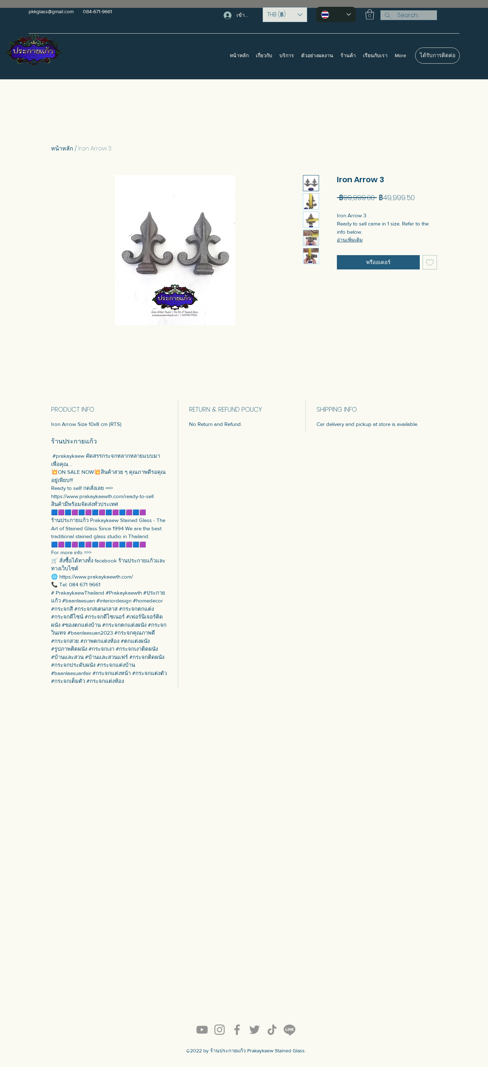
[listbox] (285, 14)
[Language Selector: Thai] (336, 14)
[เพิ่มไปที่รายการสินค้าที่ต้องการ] (430, 262)
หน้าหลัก (62, 148)
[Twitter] (255, 1030)
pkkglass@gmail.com (51, 11)
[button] (285, 14)
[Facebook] (237, 1030)
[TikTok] (272, 1030)
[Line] (290, 1030)
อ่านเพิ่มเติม (350, 240)
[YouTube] (202, 1030)
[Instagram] (219, 1030)
